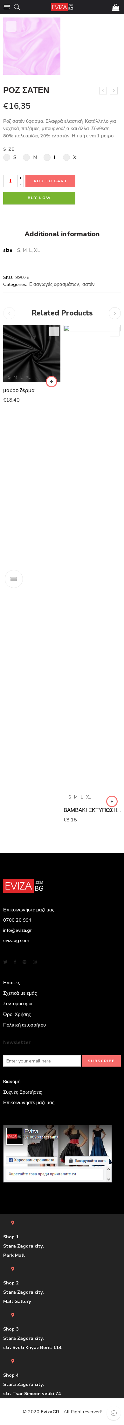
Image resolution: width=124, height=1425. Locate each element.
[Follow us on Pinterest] (24, 962)
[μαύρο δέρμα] (31, 353)
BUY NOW (39, 197)
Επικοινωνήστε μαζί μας (28, 1102)
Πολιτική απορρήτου (24, 1025)
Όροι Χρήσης (17, 1014)
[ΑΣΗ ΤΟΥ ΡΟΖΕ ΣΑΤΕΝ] (114, 90)
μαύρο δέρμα (19, 390)
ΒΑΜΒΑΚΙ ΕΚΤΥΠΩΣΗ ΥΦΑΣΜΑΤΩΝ (92, 810)
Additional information (62, 234)
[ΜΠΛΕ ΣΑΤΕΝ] (103, 90)
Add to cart (50, 180)
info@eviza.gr (17, 930)
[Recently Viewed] (114, 1413)
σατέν (88, 284)
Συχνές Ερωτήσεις (22, 1092)
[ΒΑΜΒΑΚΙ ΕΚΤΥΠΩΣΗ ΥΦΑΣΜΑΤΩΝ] (92, 563)
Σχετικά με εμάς (20, 993)
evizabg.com (16, 940)
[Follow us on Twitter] (5, 962)
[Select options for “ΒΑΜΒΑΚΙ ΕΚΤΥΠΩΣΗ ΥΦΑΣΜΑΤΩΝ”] (112, 801)
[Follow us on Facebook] (15, 962)
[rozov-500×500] (31, 46)
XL (28, 377)
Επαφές (11, 982)
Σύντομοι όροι (17, 1003)
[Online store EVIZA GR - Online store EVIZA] (62, 7)
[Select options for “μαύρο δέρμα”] (51, 381)
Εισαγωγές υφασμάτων (54, 284)
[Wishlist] (11, 26)
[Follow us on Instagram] (35, 962)
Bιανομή (11, 1081)
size (8, 150)
